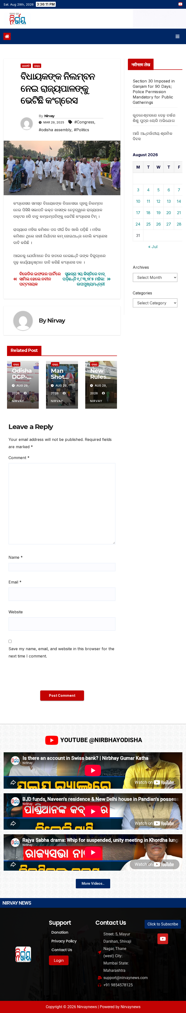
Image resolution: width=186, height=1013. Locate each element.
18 (148, 212)
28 (179, 224)
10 (138, 201)
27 (168, 224)
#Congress (84, 122)
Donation (59, 932)
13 (169, 201)
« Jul (152, 246)
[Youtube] (162, 938)
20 (168, 212)
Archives (141, 267)
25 (148, 224)
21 (179, 212)
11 (148, 201)
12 (158, 201)
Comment (19, 457)
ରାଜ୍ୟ (37, 65)
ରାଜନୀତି (26, 65)
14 (179, 201)
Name (15, 557)
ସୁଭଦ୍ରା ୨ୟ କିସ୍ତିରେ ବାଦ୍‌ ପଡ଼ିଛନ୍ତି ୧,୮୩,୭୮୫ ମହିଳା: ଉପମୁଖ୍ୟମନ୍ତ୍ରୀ (83, 278)
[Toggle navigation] (177, 36)
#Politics (81, 129)
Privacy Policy (64, 941)
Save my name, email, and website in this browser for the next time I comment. (61, 652)
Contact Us (61, 950)
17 (138, 212)
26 (158, 224)
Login (59, 960)
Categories (142, 293)
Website (15, 611)
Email (15, 582)
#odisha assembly (55, 129)
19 (158, 212)
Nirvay (49, 116)
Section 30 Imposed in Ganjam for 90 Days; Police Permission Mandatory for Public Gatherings (154, 92)
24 (138, 224)
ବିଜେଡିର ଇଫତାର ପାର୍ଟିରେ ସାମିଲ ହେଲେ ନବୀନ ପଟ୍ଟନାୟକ (40, 278)
